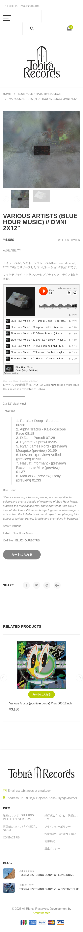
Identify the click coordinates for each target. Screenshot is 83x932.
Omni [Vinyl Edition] (29, 381)
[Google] (57, 585)
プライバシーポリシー (58, 826)
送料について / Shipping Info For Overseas (18, 817)
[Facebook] (26, 585)
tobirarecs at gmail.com (36, 790)
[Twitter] (36, 585)
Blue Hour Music (10, 381)
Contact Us (11, 837)
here (53, 384)
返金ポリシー (52, 848)
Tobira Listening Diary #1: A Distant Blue (49, 889)
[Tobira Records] (41, 61)
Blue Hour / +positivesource (39, 93)
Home (7, 93)
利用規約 (50, 841)
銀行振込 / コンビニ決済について (61, 817)
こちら (35, 384)
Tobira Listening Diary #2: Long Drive (46, 875)
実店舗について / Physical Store (20, 828)
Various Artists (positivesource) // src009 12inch (40, 703)
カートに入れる (41, 694)
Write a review (69, 239)
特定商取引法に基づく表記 (60, 833)
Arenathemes (41, 913)
